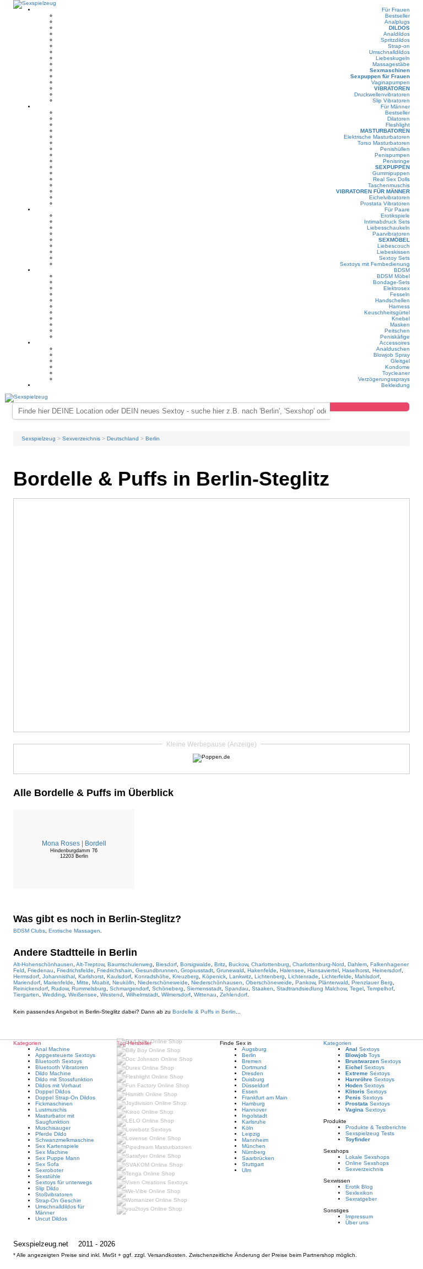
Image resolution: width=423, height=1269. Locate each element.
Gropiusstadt (197, 970)
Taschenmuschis (389, 185)
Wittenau (205, 995)
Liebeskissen (393, 252)
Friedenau (40, 970)
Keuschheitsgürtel (387, 312)
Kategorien (337, 1043)
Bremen (252, 1061)
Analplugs (397, 22)
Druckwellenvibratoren (382, 94)
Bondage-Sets (391, 282)
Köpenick (214, 976)
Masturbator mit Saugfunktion (54, 1119)
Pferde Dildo (51, 1134)
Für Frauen (396, 10)
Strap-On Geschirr (58, 1200)
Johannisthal (58, 976)
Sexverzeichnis (364, 1169)
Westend (111, 995)
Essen (250, 1091)
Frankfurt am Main (265, 1097)
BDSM (402, 270)
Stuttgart (253, 1164)
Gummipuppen (391, 173)
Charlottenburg (270, 964)
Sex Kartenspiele (57, 1146)
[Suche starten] (369, 406)
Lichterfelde (336, 976)
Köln (247, 1128)
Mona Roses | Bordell (74, 843)
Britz (219, 964)
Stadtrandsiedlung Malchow (311, 988)
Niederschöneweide (163, 982)
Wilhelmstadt (142, 995)
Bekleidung (395, 385)
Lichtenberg (269, 976)
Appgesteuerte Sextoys (65, 1055)
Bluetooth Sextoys (58, 1061)
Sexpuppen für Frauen (380, 76)
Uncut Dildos (51, 1219)
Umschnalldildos (389, 52)
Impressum (359, 1216)
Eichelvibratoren (389, 197)
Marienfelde (58, 982)
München (253, 1146)
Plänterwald (333, 982)
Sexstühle (48, 1176)
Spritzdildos (395, 40)
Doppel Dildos (52, 1091)
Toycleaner (396, 373)
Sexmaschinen (390, 70)
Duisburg (253, 1079)
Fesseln (400, 294)
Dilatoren (398, 119)
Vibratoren (392, 88)
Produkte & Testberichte (375, 1127)
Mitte (83, 982)
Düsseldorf (255, 1085)
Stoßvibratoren (54, 1194)
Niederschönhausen (216, 982)
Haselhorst (355, 970)
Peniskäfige (395, 337)
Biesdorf (166, 964)
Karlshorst (91, 976)
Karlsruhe (254, 1122)
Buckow (238, 964)
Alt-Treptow (90, 964)
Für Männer (395, 107)
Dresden (252, 1073)
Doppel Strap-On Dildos (65, 1097)
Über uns (356, 1222)
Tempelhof (380, 988)
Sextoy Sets (394, 258)
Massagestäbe (391, 64)
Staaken (262, 988)
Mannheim (255, 1140)
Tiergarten (26, 995)
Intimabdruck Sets (387, 222)
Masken (400, 325)
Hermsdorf (26, 976)
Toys (362, 1055)
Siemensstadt (204, 988)
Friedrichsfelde (75, 970)
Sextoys (362, 1049)
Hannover (254, 1110)
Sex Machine (51, 1152)
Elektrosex (396, 288)
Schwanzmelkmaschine (64, 1140)
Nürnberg (253, 1152)
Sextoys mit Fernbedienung (375, 264)
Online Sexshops (367, 1163)
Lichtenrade (303, 976)
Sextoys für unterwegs (63, 1182)
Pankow (305, 982)
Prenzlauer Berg (372, 982)
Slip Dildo (47, 1188)
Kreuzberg (185, 976)
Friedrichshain (114, 970)
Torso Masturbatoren (383, 143)
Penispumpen (392, 155)
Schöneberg (167, 988)
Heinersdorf (387, 970)
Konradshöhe (151, 976)
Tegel (357, 988)
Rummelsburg (89, 988)
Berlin (249, 1055)
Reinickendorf (30, 988)
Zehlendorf (233, 995)
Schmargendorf (129, 988)
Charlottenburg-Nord (318, 964)
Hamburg (253, 1104)
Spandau (236, 988)
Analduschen (393, 349)
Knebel (401, 318)
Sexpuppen (392, 167)
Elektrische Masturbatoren (377, 137)
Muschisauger (52, 1128)
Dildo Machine (53, 1073)
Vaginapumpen (390, 82)
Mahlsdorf (367, 976)
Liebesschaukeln (388, 228)
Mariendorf (26, 982)
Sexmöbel (394, 240)
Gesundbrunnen (156, 970)
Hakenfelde (261, 970)
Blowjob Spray (391, 355)
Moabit (100, 982)
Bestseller (397, 16)
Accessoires (394, 343)
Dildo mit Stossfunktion (64, 1079)
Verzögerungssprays (384, 379)
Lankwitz (240, 976)
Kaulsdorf (119, 976)
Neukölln (123, 982)
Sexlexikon (359, 1193)
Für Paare (397, 209)
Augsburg (254, 1049)
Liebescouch (393, 246)
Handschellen (392, 300)
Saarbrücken (258, 1158)
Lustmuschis (51, 1110)
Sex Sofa (47, 1164)
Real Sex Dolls (391, 179)
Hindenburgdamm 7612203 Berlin (73, 853)
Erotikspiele (395, 216)
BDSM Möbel (393, 276)
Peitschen (397, 331)
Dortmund (254, 1067)
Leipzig (251, 1134)
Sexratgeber (361, 1199)
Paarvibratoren (391, 234)
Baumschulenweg (130, 964)
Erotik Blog (359, 1187)
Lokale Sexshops (367, 1157)
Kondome (397, 367)
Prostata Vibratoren (385, 203)
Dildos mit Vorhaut (58, 1085)
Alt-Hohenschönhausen (43, 964)
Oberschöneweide (269, 982)
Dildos (399, 28)
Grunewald (230, 970)
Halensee (292, 970)
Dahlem (357, 964)
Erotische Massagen (74, 931)
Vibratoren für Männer (373, 191)
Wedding (53, 995)
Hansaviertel (323, 970)
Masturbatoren (385, 131)
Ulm (246, 1170)
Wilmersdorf (176, 995)
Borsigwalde (195, 964)
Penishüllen (395, 149)
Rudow (59, 988)
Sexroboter (49, 1170)
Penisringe (396, 161)
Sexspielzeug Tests (369, 1133)
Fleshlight (398, 125)
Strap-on (399, 46)
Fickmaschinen (54, 1104)
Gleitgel (400, 361)
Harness (399, 306)
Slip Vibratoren (391, 100)
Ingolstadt (254, 1116)
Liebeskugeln (393, 58)
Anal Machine (52, 1049)
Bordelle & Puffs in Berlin (204, 1012)
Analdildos (396, 34)
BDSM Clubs (29, 931)
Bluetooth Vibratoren (61, 1067)
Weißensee (82, 995)
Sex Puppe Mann (57, 1158)
